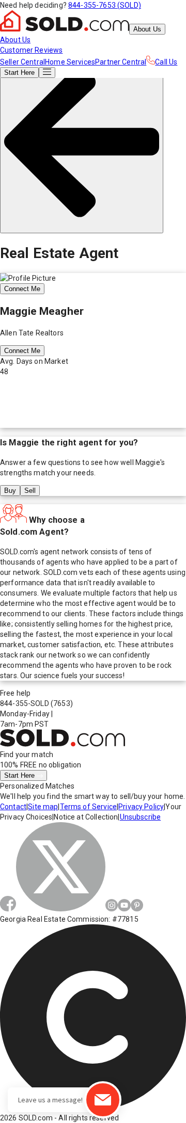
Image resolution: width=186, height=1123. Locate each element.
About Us (147, 29)
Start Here (20, 775)
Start (19, 72)
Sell (30, 490)
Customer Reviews (31, 50)
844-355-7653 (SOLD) (104, 5)
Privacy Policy (141, 807)
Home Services (70, 62)
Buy (10, 490)
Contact (13, 807)
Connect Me (22, 289)
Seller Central (22, 62)
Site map (43, 807)
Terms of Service (88, 807)
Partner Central (120, 62)
